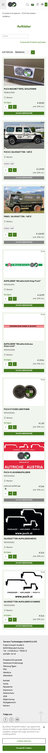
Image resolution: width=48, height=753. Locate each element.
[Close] (44, 727)
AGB (5, 696)
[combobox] (43, 4)
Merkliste (7, 673)
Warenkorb (7, 676)
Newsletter (8, 687)
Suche (5, 684)
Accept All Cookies (23, 748)
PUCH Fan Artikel (28, 13)
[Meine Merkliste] (37, 4)
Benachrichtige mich (6, 488)
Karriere (6, 706)
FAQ (5, 669)
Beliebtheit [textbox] (19, 52)
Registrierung (8, 699)
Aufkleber (6, 16)
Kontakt (6, 681)
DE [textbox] (42, 4)
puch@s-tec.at (9, 654)
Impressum (8, 690)
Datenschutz (8, 693)
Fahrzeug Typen (9, 666)
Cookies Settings (24, 741)
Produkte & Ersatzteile (11, 13)
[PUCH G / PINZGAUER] (12, 4)
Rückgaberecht (9, 702)
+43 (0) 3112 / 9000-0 (17, 651)
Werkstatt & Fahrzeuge (13, 663)
